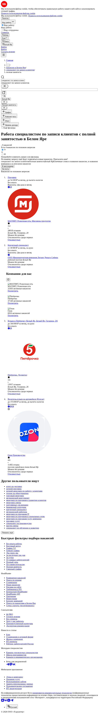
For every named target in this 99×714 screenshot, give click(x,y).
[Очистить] (4, 86)
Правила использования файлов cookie (45, 16)
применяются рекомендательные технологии (52, 693)
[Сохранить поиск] (3, 93)
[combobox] (13, 80)
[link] (5, 41)
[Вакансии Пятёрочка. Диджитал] (52, 352)
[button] (4, 47)
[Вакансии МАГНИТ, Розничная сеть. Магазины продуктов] (52, 204)
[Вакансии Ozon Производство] (52, 432)
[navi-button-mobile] (3, 55)
